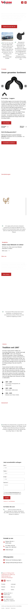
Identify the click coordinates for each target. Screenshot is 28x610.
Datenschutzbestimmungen (14, 492)
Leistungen (13, 584)
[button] (25, 2)
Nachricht (5, 482)
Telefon (5, 471)
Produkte (3, 584)
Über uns (13, 586)
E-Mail (5, 476)
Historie (3, 589)
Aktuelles (3, 586)
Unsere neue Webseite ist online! (12, 244)
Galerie (12, 589)
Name (4, 465)
